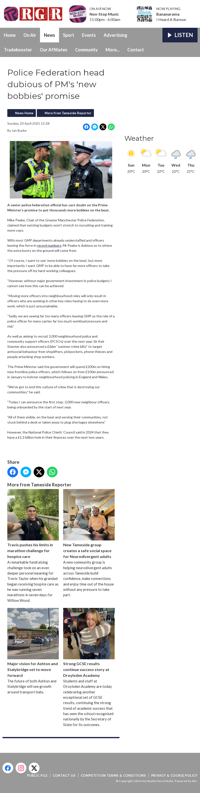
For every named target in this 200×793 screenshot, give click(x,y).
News (49, 35)
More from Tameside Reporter (68, 113)
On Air (29, 35)
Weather (139, 138)
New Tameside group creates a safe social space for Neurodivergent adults (87, 550)
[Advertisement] (161, 97)
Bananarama (168, 14)
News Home (24, 113)
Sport (68, 35)
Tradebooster (18, 49)
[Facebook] (7, 768)
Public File (37, 775)
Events (89, 35)
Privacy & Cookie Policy (174, 775)
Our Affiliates (53, 49)
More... (113, 49)
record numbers (49, 245)
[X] (34, 768)
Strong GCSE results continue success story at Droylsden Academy (86, 669)
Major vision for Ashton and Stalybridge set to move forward (32, 669)
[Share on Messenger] (94, 126)
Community (86, 49)
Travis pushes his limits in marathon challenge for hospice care (30, 550)
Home (10, 35)
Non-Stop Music (104, 14)
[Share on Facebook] (86, 126)
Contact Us (64, 775)
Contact (135, 49)
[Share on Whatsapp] (111, 126)
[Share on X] (103, 126)
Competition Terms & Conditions (113, 775)
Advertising (115, 35)
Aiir (194, 781)
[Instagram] (21, 768)
